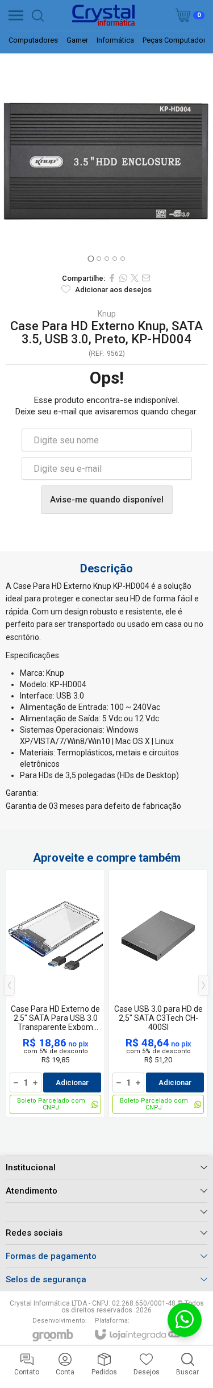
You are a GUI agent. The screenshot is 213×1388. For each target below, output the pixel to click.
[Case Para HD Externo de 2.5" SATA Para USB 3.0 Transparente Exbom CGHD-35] (55, 993)
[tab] (90, 258)
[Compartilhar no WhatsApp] (123, 278)
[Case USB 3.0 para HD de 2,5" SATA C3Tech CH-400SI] (158, 993)
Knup (107, 314)
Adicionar (72, 1082)
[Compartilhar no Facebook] (112, 278)
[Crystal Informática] (103, 15)
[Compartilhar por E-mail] (146, 278)
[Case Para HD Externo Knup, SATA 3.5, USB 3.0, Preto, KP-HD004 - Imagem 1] (106, 160)
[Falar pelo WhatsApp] (185, 1320)
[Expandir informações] (106, 1211)
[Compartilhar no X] (135, 278)
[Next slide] (200, 160)
